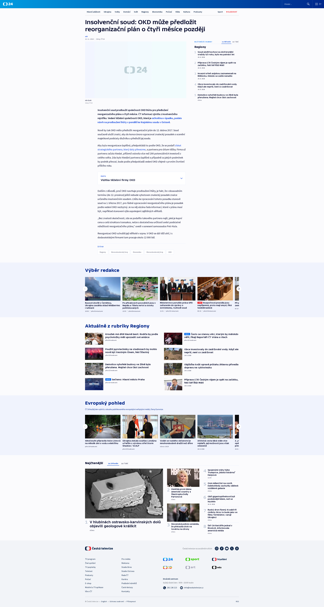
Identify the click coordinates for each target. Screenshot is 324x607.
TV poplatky (90, 567)
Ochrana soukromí (117, 601)
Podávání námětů (129, 583)
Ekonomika (157, 11)
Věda (177, 11)
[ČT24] (8, 4)
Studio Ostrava (128, 571)
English (104, 601)
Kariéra (125, 579)
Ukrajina (107, 11)
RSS (237, 601)
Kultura (186, 11)
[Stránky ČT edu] (216, 567)
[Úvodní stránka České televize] (99, 548)
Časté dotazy (127, 587)
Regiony (145, 11)
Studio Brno (127, 567)
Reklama (125, 563)
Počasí (169, 11)
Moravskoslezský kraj (119, 252)
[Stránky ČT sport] (192, 559)
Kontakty (126, 591)
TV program (90, 559)
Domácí (126, 11)
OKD (170, 252)
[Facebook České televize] (222, 548)
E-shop (88, 583)
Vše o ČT (88, 591)
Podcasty (198, 11)
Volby (117, 11)
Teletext (89, 571)
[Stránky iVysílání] (219, 559)
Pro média (126, 559)
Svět (136, 11)
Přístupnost (131, 601)
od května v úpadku (162, 118)
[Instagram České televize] (217, 548)
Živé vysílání (90, 563)
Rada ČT (125, 575)
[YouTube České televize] (227, 548)
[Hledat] (308, 4)
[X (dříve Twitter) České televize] (232, 548)
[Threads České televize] (237, 548)
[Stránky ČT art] (190, 567)
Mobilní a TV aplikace (94, 587)
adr (86, 36)
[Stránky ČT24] (168, 559)
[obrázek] (135, 69)
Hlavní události (93, 11)
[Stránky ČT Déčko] (167, 567)
